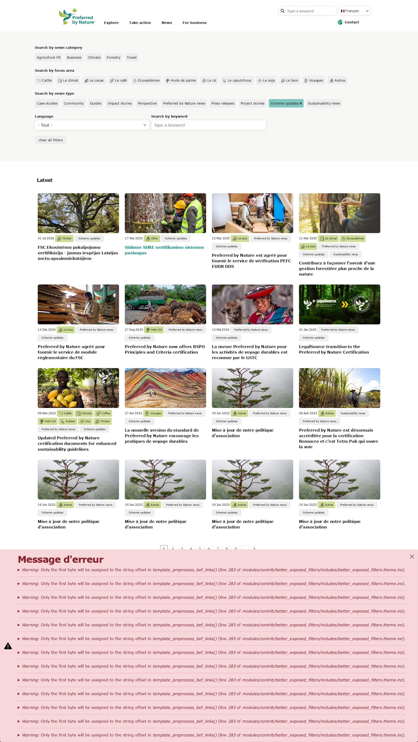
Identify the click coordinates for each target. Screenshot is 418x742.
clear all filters (51, 140)
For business (195, 23)
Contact (352, 22)
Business (74, 57)
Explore (111, 23)
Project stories (253, 103)
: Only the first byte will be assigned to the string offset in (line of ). (214, 569)
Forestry (113, 57)
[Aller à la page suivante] (254, 548)
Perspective (147, 103)
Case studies (47, 103)
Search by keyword (169, 116)
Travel (132, 57)
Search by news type (54, 93)
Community (74, 103)
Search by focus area (54, 70)
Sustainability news (324, 103)
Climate (94, 57)
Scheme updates (285, 103)
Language (44, 116)
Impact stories (120, 103)
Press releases (222, 103)
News (167, 23)
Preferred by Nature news (184, 103)
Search (282, 11)
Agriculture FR (49, 57)
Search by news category (58, 47)
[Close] (412, 556)
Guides (95, 103)
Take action (140, 23)
